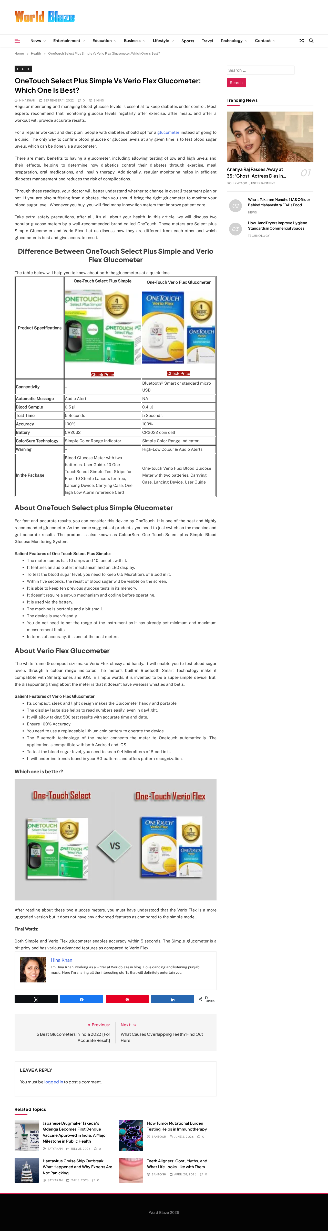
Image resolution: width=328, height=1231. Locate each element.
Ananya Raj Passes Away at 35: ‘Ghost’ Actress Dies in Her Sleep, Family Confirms (255, 175)
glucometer (168, 132)
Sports (187, 40)
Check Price (102, 374)
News (35, 40)
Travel (207, 40)
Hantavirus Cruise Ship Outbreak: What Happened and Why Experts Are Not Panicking (77, 1166)
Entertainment (66, 40)
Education (102, 40)
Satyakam (55, 1148)
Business (132, 40)
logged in (53, 1081)
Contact (263, 40)
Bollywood (237, 183)
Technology (232, 40)
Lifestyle (161, 40)
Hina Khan (27, 100)
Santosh (159, 1136)
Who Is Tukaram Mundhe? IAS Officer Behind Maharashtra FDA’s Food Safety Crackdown (279, 204)
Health (23, 69)
